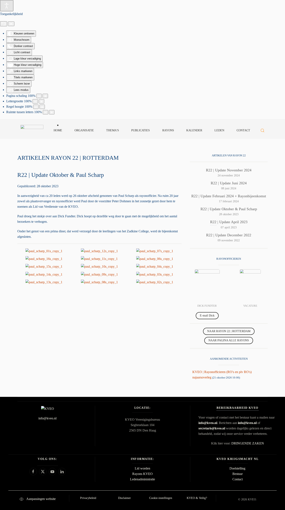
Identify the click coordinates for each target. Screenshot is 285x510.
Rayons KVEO (142, 474)
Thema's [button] (112, 130)
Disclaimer (124, 498)
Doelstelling (237, 468)
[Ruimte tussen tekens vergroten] (51, 112)
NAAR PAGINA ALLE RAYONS (228, 340)
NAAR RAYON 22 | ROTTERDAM (228, 331)
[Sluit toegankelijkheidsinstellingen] (11, 24)
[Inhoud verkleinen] (39, 96)
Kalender (194, 130)
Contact (243, 130)
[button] (262, 130)
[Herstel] (3, 23)
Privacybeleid (88, 498)
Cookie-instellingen (160, 498)
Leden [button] (219, 130)
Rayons (168, 130)
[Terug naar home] (31, 130)
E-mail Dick (207, 315)
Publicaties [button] (140, 130)
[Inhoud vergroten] (45, 96)
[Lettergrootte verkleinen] (35, 101)
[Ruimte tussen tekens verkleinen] (45, 112)
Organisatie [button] (84, 130)
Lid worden (142, 468)
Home (58, 130)
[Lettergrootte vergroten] (41, 101)
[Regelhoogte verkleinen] (36, 107)
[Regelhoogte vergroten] (42, 107)
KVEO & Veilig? (197, 498)
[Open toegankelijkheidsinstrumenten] (6, 5)
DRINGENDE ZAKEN (247, 443)
